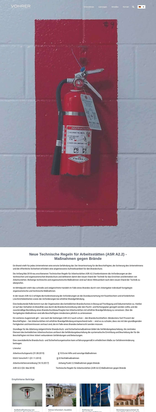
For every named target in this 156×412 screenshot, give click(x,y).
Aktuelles (114, 7)
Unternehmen (89, 7)
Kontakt (126, 7)
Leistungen (103, 7)
